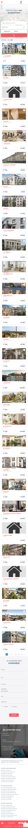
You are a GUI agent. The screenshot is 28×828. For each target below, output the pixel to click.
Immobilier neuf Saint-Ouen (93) (7, 813)
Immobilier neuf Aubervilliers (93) (7, 795)
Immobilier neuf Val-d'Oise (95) (7, 781)
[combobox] (14, 23)
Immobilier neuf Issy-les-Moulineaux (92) (9, 815)
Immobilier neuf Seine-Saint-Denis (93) (8, 778)
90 (18, 654)
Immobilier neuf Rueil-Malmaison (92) (8, 787)
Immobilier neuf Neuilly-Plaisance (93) (8, 810)
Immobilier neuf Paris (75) (6, 770)
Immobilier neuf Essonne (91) (7, 775)
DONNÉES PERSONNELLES (19, 826)
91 (21, 654)
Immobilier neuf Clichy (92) (6, 799)
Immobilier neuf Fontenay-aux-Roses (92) (9, 808)
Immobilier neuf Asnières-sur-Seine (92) (9, 789)
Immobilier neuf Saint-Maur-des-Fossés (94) (9, 794)
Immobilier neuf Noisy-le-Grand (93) (8, 807)
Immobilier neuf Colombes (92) (7, 816)
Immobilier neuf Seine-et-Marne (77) (8, 771)
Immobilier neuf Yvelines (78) (6, 773)
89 (16, 654)
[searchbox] (13, 23)
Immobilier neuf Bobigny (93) (6, 805)
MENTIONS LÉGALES (8, 826)
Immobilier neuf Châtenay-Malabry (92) (8, 792)
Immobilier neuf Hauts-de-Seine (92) (8, 776)
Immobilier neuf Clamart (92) (6, 797)
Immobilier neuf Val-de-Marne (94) (7, 780)
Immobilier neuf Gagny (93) (6, 811)
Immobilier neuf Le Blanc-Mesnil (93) (8, 791)
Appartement (7, 31)
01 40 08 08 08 (5, 735)
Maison (16, 31)
